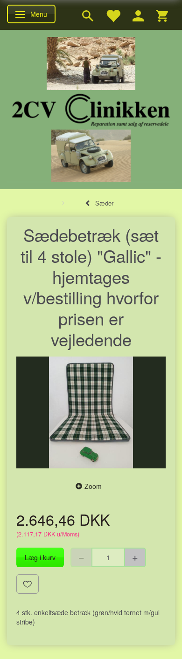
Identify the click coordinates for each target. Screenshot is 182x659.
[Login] (138, 15)
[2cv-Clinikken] (91, 109)
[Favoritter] (112, 15)
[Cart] (162, 15)
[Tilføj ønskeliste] (27, 584)
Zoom (93, 486)
